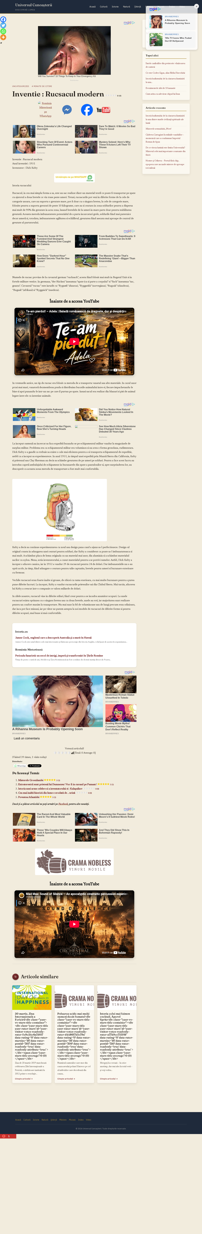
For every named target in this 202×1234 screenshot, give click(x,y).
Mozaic (72, 1119)
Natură (126, 6)
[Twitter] (3, 25)
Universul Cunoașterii (33, 5)
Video (88, 1119)
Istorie (115, 6)
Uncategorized (20, 86)
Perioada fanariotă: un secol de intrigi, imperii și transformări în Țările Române (59, 656)
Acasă (92, 6)
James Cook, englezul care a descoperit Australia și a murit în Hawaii (53, 638)
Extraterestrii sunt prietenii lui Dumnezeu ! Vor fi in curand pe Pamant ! (66, 784)
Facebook (63, 804)
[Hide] (1, 43)
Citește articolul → (24, 1079)
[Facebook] (3, 19)
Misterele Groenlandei (39, 780)
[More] (3, 37)
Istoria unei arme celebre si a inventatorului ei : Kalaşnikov (58, 789)
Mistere (63, 1119)
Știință (137, 6)
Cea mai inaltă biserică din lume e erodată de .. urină (55, 793)
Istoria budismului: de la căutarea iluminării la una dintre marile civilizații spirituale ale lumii (165, 119)
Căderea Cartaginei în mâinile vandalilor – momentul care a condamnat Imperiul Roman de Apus (165, 138)
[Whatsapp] (3, 31)
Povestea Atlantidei (37, 797)
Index (81, 1119)
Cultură (103, 6)
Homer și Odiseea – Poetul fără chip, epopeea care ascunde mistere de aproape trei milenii (165, 164)
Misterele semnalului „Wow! (158, 129)
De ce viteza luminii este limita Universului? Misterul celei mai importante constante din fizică (165, 151)
